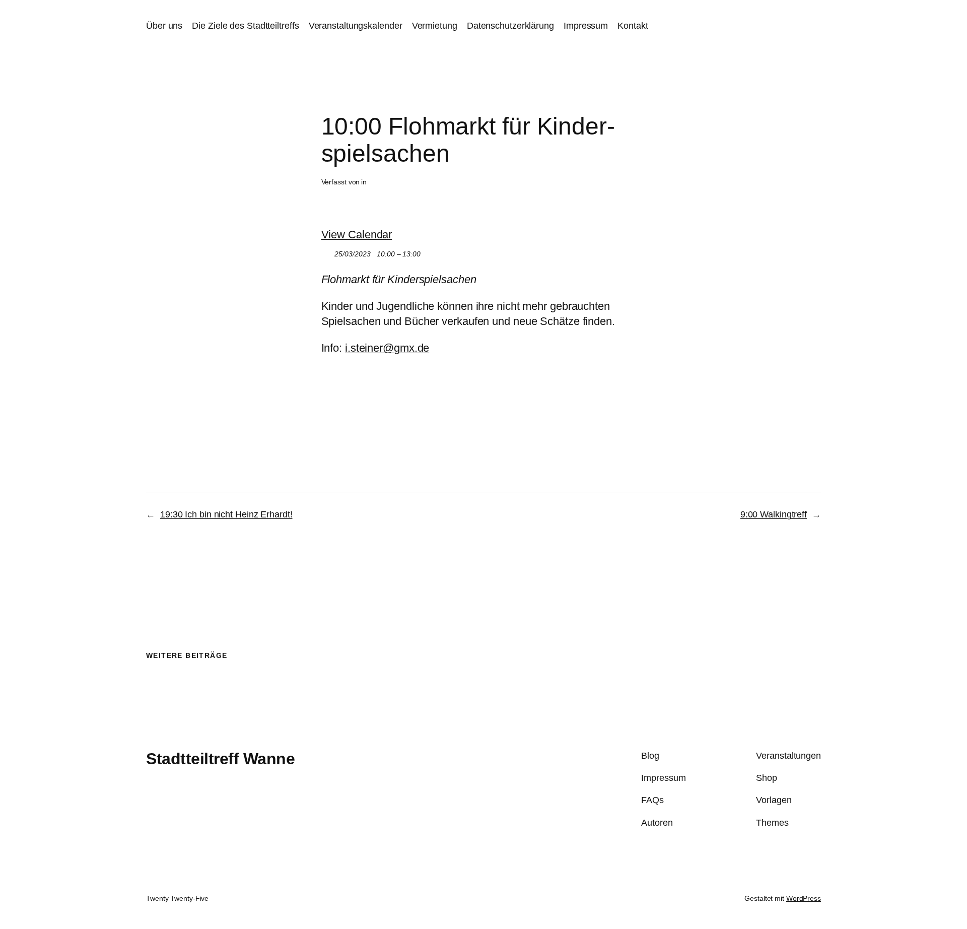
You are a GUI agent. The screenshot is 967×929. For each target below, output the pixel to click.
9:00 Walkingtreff (773, 514)
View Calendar (356, 234)
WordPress (803, 898)
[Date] (326, 251)
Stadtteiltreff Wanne (220, 759)
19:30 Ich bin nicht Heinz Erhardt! (226, 514)
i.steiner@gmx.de (387, 348)
